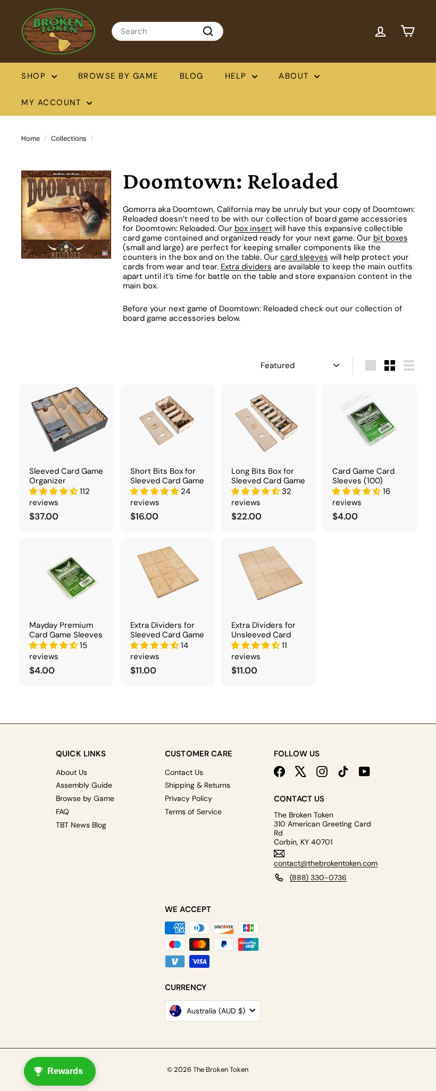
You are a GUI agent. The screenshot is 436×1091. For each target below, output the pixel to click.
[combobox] (167, 31)
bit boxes (390, 238)
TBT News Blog (81, 825)
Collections (68, 138)
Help (237, 76)
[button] (54, 491)
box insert (253, 228)
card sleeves (304, 257)
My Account (52, 102)
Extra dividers (246, 266)
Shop (35, 76)
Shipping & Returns (197, 785)
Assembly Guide (84, 785)
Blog (192, 76)
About (295, 76)
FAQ (62, 811)
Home (30, 138)
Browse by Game (118, 76)
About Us (71, 772)
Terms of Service (193, 811)
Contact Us (184, 772)
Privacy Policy (188, 798)
